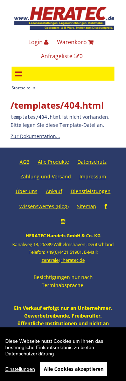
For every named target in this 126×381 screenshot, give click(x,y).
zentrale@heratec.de (63, 260)
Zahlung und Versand (45, 176)
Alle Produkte (53, 161)
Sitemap (86, 206)
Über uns (26, 191)
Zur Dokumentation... (35, 136)
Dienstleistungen (91, 191)
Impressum (92, 176)
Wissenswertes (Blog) (44, 206)
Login (36, 42)
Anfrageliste (62, 56)
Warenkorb (72, 42)
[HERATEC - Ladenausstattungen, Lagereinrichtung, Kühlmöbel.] (64, 28)
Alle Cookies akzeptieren (74, 369)
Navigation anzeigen (19, 74)
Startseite (21, 88)
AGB (24, 161)
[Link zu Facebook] (106, 206)
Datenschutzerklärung (29, 353)
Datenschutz (92, 161)
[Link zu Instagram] (63, 221)
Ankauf (54, 191)
